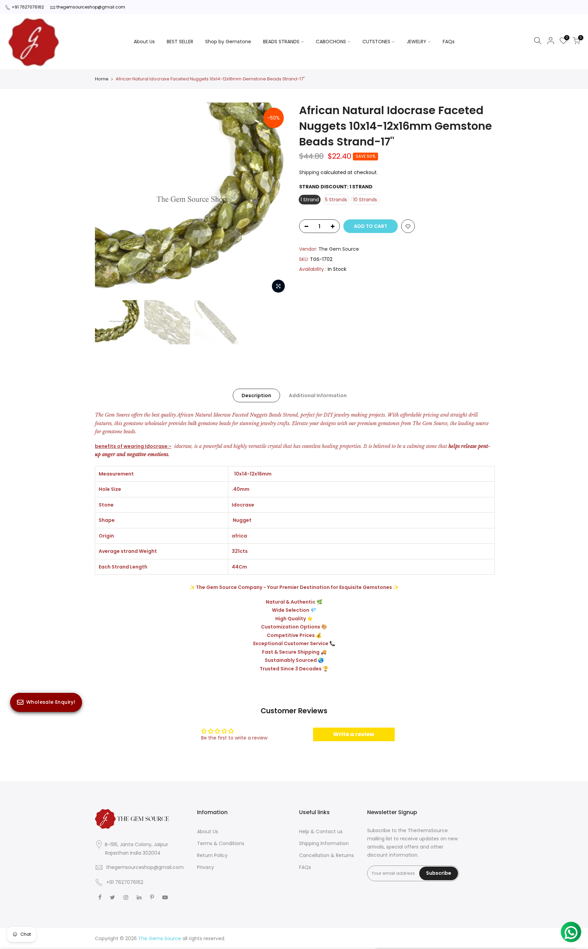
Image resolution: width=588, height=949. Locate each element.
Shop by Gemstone (228, 41)
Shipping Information (324, 843)
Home (102, 79)
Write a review (353, 734)
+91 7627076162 (28, 7)
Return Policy (212, 855)
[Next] (277, 199)
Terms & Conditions (220, 843)
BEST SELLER (180, 41)
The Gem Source (338, 249)
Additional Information (318, 395)
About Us (144, 41)
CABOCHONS (331, 41)
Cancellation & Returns (326, 855)
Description (256, 395)
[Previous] (107, 199)
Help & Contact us (321, 831)
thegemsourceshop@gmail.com (90, 7)
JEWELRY (416, 41)
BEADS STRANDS (281, 41)
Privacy (205, 867)
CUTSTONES (376, 41)
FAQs (449, 41)
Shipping (309, 172)
